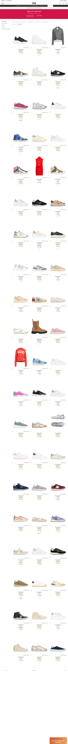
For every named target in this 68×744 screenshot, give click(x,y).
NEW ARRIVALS (18, 5)
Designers (42, 5)
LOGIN (65, 1)
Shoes (28, 5)
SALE (46, 5)
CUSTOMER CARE (9, 0)
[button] (6, 23)
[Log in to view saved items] (63, 3)
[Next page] (61, 670)
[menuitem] (2, 3)
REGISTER (61, 0)
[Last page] (65, 670)
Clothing (24, 5)
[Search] (60, 3)
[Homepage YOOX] (34, 3)
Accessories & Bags (35, 5)
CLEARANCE (50, 5)
